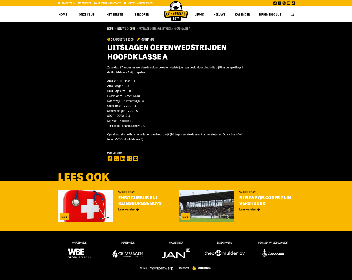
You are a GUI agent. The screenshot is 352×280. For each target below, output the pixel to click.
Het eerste (115, 14)
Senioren (142, 14)
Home (62, 14)
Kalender (242, 14)
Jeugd (199, 14)
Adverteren (68, 3)
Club (132, 28)
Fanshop (86, 3)
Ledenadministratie (109, 3)
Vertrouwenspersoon (140, 3)
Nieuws (219, 14)
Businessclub (270, 14)
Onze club (87, 14)
